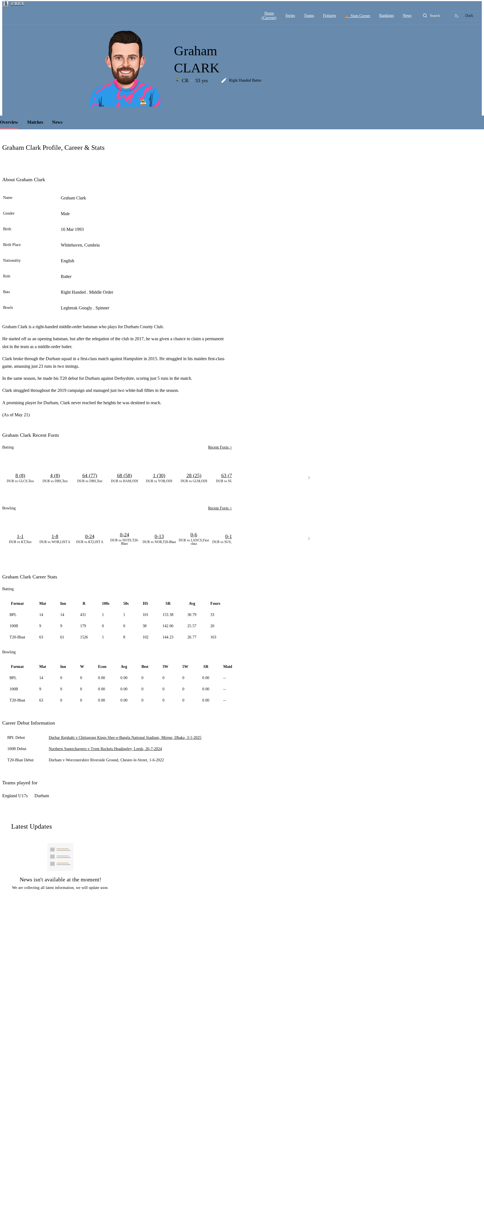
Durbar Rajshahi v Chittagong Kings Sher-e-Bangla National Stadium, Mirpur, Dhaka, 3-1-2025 (125, 738)
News (57, 122)
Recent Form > (220, 447)
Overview (9, 122)
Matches (35, 122)
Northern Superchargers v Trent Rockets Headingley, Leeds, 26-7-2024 (105, 749)
